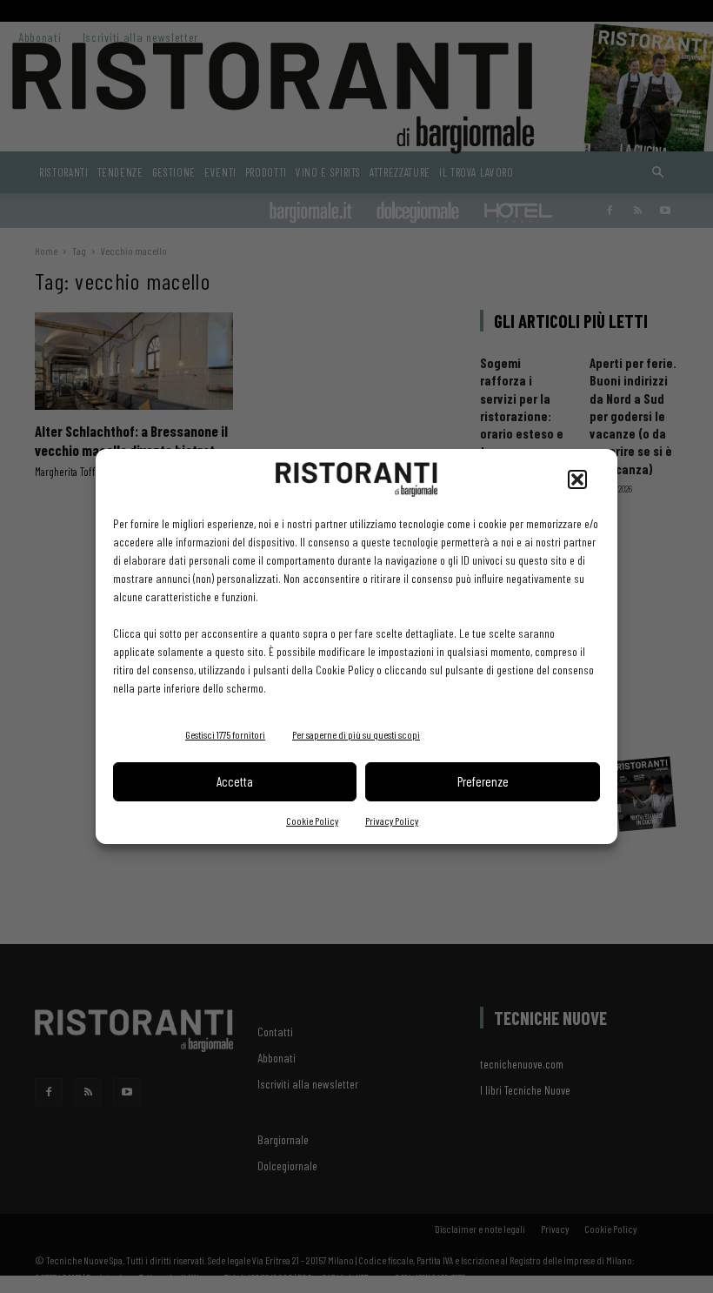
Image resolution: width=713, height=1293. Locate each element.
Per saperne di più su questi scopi (356, 734)
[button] (577, 479)
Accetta (235, 781)
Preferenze (483, 781)
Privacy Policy (391, 820)
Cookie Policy (312, 820)
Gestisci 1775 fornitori (225, 734)
